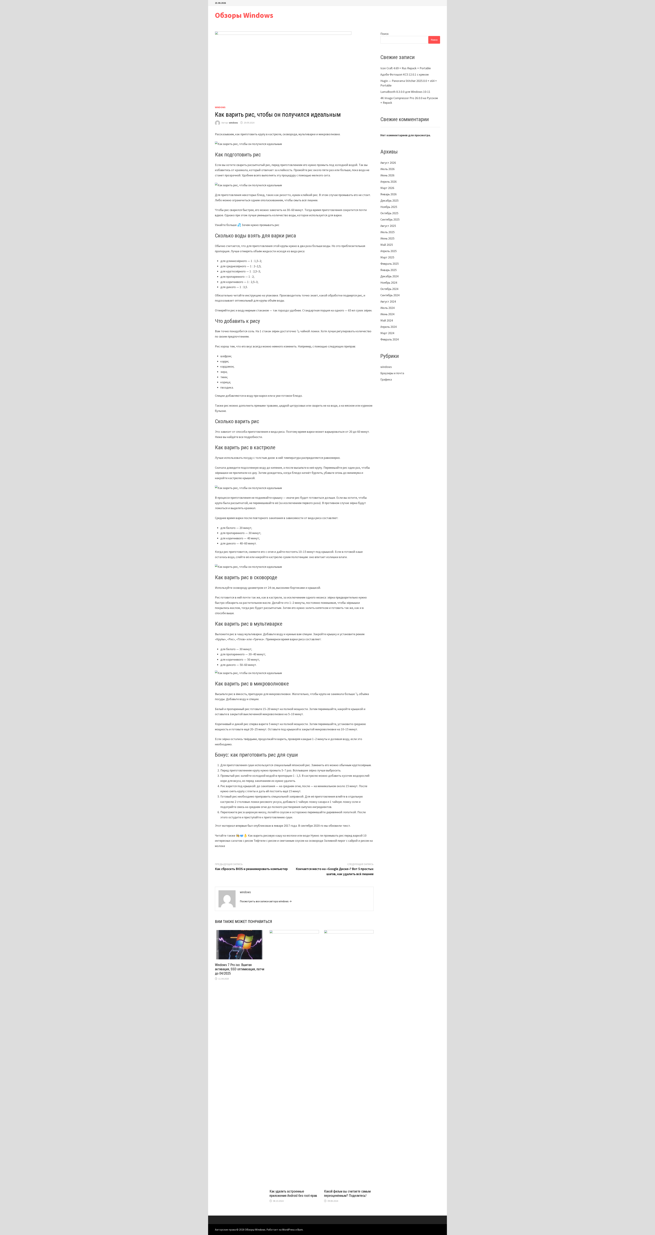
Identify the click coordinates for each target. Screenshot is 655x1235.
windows (220, 107)
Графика (386, 379)
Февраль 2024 (389, 339)
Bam (300, 1229)
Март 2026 (387, 188)
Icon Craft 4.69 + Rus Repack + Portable (405, 68)
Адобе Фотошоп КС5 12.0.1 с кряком (404, 74)
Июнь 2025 (387, 238)
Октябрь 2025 (389, 213)
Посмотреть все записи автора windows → (266, 901)
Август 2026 (388, 163)
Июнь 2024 (387, 314)
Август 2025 (388, 226)
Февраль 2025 (389, 264)
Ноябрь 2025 (388, 207)
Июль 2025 (387, 232)
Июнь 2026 (387, 175)
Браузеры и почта (392, 373)
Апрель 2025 (388, 251)
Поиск (384, 34)
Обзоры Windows (244, 15)
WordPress (288, 1229)
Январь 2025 (388, 270)
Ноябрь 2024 (388, 282)
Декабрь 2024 (389, 276)
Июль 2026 (387, 169)
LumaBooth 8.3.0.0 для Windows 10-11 (405, 92)
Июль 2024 (387, 308)
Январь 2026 (388, 194)
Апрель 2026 (388, 182)
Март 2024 (387, 333)
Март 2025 (387, 257)
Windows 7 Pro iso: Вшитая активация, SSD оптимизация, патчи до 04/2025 (239, 969)
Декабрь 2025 (389, 200)
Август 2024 (388, 301)
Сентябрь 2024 (389, 295)
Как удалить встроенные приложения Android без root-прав (293, 1193)
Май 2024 (386, 320)
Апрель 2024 (388, 327)
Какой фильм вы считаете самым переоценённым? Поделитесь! (347, 1193)
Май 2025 (386, 245)
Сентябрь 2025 (389, 219)
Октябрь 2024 (389, 289)
